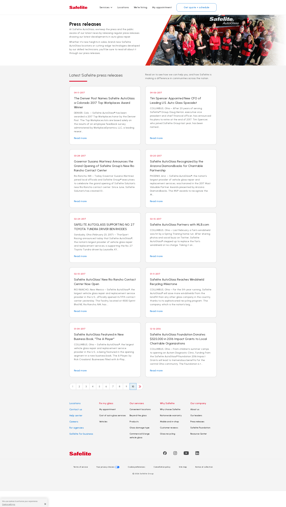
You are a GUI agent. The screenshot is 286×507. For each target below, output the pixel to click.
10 (133, 386)
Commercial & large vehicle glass (140, 436)
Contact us (75, 409)
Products (134, 421)
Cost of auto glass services (112, 415)
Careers (73, 421)
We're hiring (140, 7)
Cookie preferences (136, 467)
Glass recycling (167, 434)
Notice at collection (204, 467)
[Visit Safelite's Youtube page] (186, 454)
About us (194, 409)
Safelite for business (81, 433)
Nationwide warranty (171, 415)
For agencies (76, 427)
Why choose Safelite (170, 409)
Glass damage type (139, 427)
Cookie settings (8, 504)
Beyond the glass (138, 415)
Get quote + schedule (196, 7)
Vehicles (103, 421)
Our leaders (196, 415)
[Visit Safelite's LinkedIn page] (197, 454)
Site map (183, 467)
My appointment (162, 7)
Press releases (197, 421)
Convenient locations (140, 409)
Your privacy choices (105, 467)
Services (105, 7)
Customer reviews (169, 427)
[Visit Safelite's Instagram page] (175, 454)
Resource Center (198, 434)
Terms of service (80, 467)
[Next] (139, 386)
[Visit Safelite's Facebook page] (165, 454)
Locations (123, 7)
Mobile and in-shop (169, 421)
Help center (76, 415)
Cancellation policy (162, 467)
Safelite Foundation (200, 427)
